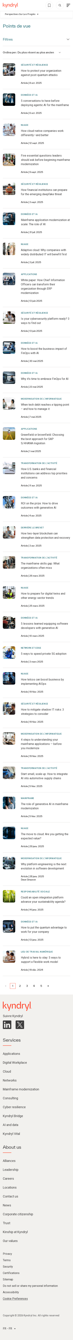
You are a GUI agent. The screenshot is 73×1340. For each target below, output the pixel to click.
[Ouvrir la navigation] (68, 5)
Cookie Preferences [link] (15, 1298)
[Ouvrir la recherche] (60, 5)
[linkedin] (7, 1024)
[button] (13, 986)
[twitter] (20, 1024)
